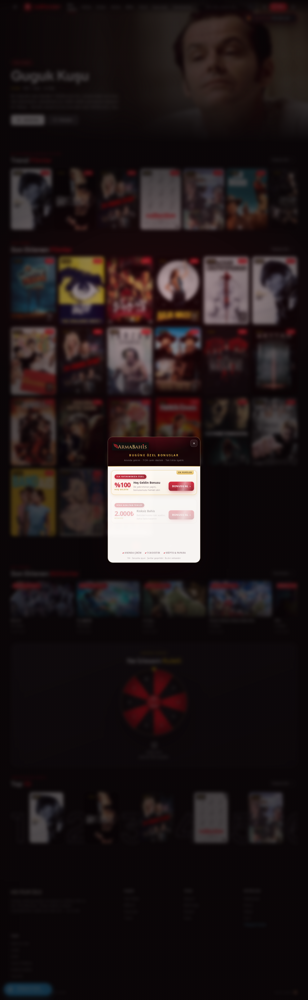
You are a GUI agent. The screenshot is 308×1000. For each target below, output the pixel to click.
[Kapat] (193, 443)
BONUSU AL (181, 486)
